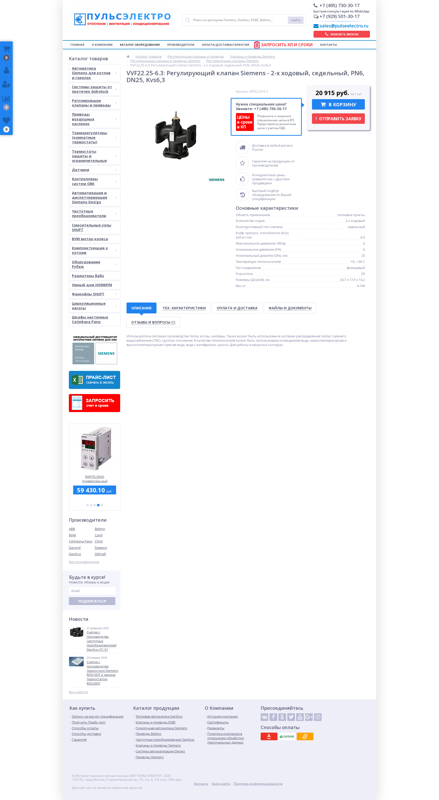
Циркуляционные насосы (89, 305)
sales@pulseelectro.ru (344, 26)
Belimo (100, 528)
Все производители (84, 562)
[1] (87, 505)
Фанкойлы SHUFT (88, 294)
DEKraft (100, 554)
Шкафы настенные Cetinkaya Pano (90, 319)
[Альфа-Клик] (269, 736)
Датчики (80, 169)
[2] (91, 505)
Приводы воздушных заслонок (83, 119)
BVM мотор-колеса (90, 238)
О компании (102, 45)
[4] (98, 505)
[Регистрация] (6, 85)
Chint (99, 541)
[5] (102, 505)
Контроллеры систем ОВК (85, 181)
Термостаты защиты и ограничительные (89, 156)
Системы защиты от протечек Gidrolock (92, 89)
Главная (77, 45)
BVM (72, 535)
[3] (94, 505)
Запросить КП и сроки (287, 45)
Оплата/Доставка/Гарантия (225, 45)
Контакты (328, 45)
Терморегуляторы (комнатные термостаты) (89, 137)
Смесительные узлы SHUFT (91, 227)
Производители (180, 45)
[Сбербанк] (287, 736)
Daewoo (101, 547)
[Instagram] (318, 717)
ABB (72, 528)
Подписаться (92, 601)
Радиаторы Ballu (88, 275)
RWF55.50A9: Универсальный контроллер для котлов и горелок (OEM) (94, 479)
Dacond (75, 547)
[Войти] (6, 71)
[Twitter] (291, 717)
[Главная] (128, 56)
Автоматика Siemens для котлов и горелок (91, 73)
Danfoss (75, 554)
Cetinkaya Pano (80, 541)
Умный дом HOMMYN (92, 284)
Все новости (78, 692)
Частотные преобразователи (89, 213)
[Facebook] (273, 717)
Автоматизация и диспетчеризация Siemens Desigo (89, 197)
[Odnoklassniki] (282, 717)
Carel (98, 535)
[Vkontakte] (264, 717)
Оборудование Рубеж (86, 264)
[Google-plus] (309, 717)
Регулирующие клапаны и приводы (91, 103)
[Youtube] (300, 717)
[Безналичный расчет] (305, 736)
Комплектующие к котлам (90, 250)
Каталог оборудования (140, 45)
